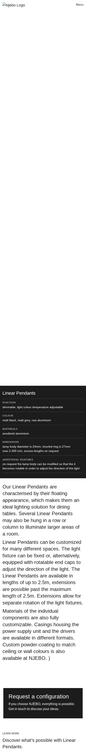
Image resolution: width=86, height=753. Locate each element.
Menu (79, 4)
